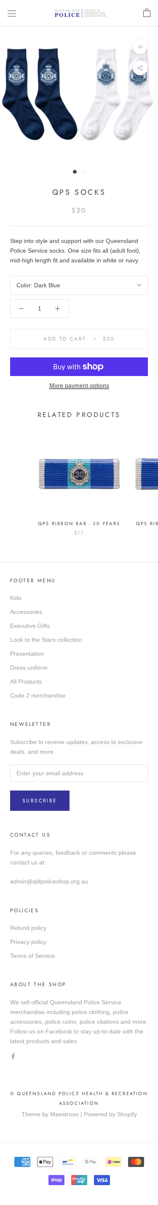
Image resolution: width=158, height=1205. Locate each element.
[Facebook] (13, 1056)
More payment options (79, 385)
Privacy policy (28, 941)
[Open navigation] (12, 13)
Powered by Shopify (110, 1114)
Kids (15, 597)
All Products (26, 681)
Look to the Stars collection (46, 639)
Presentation (27, 653)
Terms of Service (32, 955)
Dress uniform (29, 667)
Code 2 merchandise (38, 695)
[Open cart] (146, 13)
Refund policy (28, 927)
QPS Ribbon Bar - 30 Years (79, 523)
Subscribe (39, 800)
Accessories (26, 611)
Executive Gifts (30, 625)
